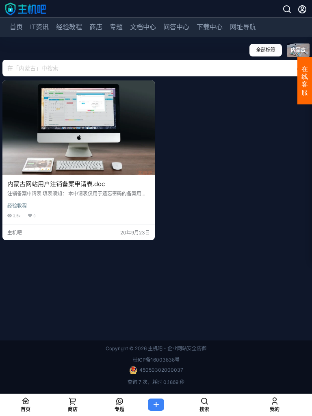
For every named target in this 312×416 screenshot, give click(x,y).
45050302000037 (161, 370)
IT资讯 (39, 27)
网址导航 (243, 27)
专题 (116, 27)
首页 (16, 27)
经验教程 (69, 27)
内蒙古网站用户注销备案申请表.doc (56, 184)
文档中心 (143, 27)
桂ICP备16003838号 (156, 360)
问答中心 (176, 27)
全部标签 (265, 50)
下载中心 (210, 27)
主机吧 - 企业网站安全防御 (176, 348)
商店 (95, 27)
